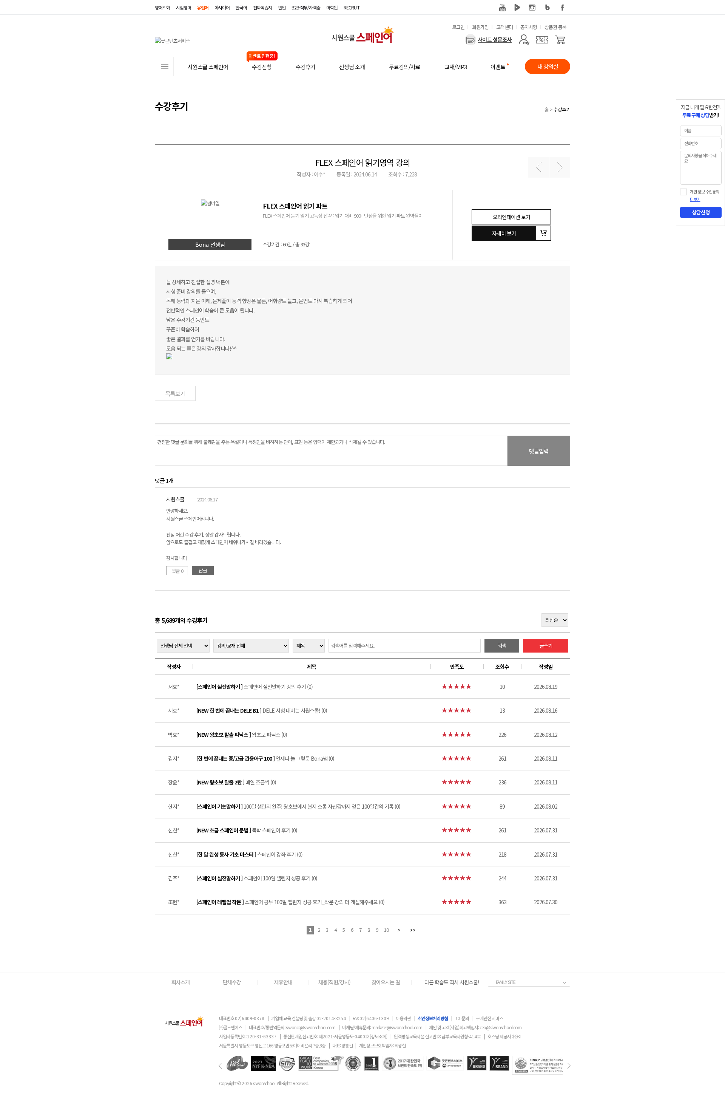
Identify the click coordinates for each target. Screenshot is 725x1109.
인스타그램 (532, 7)
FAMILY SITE (505, 982)
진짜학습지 (262, 7)
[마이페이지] (524, 39)
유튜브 (502, 7)
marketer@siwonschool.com (397, 1027)
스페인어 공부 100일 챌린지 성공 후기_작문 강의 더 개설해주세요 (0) (290, 902)
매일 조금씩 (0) (236, 782)
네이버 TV (517, 7)
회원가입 (480, 27)
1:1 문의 (462, 1018)
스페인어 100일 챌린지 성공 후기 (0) (256, 878)
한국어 (241, 7)
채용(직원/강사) (334, 982)
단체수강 (232, 982)
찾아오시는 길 (386, 982)
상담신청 (701, 212)
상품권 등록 (555, 27)
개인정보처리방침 (433, 1018)
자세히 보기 (504, 233)
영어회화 (162, 7)
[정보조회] (378, 1036)
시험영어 (183, 7)
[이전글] (538, 167)
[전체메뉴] (164, 66)
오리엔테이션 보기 (511, 217)
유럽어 (202, 7)
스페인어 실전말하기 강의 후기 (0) (254, 686)
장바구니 (543, 233)
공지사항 (528, 27)
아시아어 (222, 7)
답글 (203, 570)
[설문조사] (488, 39)
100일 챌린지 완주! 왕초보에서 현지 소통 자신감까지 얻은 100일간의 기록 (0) (298, 806)
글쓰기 (546, 645)
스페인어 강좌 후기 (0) (249, 854)
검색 (502, 645)
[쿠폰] (542, 39)
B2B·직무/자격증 (306, 7)
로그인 (458, 27)
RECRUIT (351, 7)
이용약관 (403, 1018)
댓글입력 (539, 451)
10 (386, 929)
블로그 (547, 7)
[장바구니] (560, 39)
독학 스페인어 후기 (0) (246, 830)
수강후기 (562, 109)
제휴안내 (283, 982)
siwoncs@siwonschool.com (310, 1027)
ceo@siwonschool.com (500, 1027)
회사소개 (180, 982)
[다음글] (559, 167)
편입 (281, 7)
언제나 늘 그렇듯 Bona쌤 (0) (265, 758)
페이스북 (562, 7)
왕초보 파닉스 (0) (241, 734)
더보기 (695, 199)
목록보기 (175, 394)
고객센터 (504, 27)
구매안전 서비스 (489, 1018)
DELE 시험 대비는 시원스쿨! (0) (261, 710)
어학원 (332, 7)
